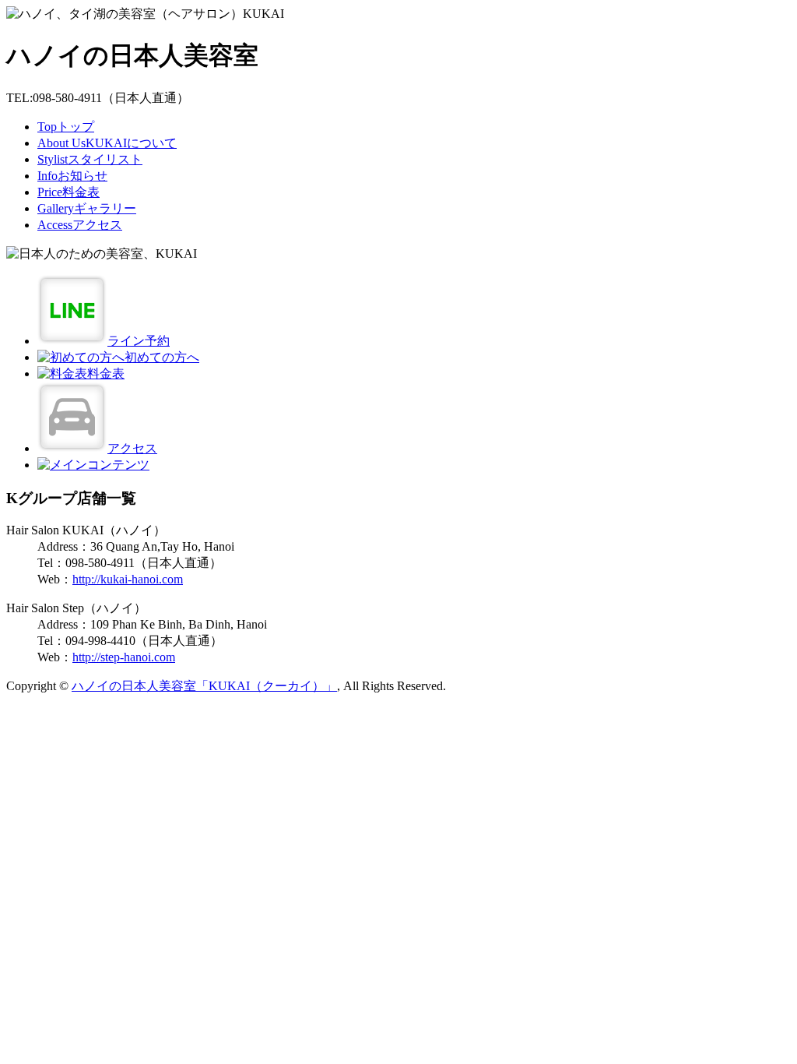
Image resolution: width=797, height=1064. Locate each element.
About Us (107, 143)
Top (65, 126)
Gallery (86, 208)
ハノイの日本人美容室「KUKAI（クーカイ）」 (204, 685)
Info (72, 175)
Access (79, 224)
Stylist (89, 159)
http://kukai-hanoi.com (127, 579)
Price (68, 192)
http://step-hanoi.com (123, 657)
